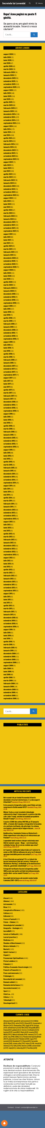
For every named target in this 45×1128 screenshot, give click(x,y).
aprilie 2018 (7, 354)
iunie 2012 (7, 563)
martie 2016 (7, 429)
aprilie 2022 (7, 210)
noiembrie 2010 (9, 620)
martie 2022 (8, 213)
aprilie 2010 (7, 641)
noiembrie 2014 (9, 476)
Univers (26, 1046)
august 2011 (7, 593)
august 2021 (7, 234)
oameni (33, 1034)
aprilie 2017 (7, 390)
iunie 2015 (7, 456)
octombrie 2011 (9, 587)
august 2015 (7, 450)
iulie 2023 (7, 165)
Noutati (6, 949)
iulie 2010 (6, 632)
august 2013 (7, 521)
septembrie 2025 (9, 87)
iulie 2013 (6, 524)
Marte (24, 1032)
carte (19, 1023)
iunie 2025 (7, 96)
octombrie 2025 (9, 84)
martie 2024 (8, 141)
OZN (19, 1037)
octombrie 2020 (9, 264)
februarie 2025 (9, 108)
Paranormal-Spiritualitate (13, 958)
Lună (16, 1032)
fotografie (34, 1028)
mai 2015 (6, 458)
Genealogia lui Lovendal (12, 925)
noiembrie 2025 (9, 81)
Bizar (5, 907)
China (28, 1023)
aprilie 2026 (7, 66)
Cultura (6, 913)
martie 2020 (8, 285)
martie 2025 (8, 105)
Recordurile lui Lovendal (12, 979)
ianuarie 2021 (8, 255)
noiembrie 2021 (9, 225)
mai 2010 (6, 638)
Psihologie (7, 976)
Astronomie (7, 904)
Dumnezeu (19, 1025)
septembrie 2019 (9, 303)
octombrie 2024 (9, 120)
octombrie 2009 (9, 659)
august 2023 (8, 162)
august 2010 (7, 629)
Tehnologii (7, 1000)
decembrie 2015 (9, 437)
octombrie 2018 (9, 336)
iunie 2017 (7, 384)
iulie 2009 (7, 668)
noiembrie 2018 (9, 333)
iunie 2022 (7, 204)
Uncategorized (9, 1003)
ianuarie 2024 (8, 147)
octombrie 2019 (9, 300)
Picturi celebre (9, 961)
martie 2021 (7, 249)
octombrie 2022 (9, 192)
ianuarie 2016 (8, 435)
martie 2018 (7, 357)
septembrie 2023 (9, 159)
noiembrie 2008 (9, 692)
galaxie (16, 1030)
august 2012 (7, 557)
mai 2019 (6, 315)
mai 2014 (6, 494)
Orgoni (5, 955)
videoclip (21, 1048)
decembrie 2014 (9, 473)
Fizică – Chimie (9, 922)
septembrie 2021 (9, 231)
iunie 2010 (7, 635)
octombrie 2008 (9, 695)
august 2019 (7, 306)
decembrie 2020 (9, 258)
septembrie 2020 (9, 267)
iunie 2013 (7, 527)
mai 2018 (6, 351)
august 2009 (8, 665)
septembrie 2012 (9, 554)
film (24, 1028)
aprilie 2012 (7, 569)
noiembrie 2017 (9, 369)
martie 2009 (8, 680)
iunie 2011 (6, 599)
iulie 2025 (7, 93)
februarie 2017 (8, 396)
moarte (33, 1032)
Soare (30, 1043)
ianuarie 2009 (8, 686)
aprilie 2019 (7, 318)
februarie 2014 (9, 503)
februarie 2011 (8, 611)
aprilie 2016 (7, 426)
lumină (7, 1032)
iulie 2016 (6, 416)
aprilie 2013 (7, 533)
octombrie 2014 (9, 479)
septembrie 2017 (9, 375)
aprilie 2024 (8, 138)
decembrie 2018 (9, 330)
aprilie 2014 (7, 497)
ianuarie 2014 (8, 506)
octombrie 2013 (9, 515)
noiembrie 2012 (9, 548)
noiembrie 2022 (9, 189)
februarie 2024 (9, 144)
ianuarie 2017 (8, 399)
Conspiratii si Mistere (11, 910)
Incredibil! (7, 931)
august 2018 (7, 342)
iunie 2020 (7, 276)
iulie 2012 (6, 560)
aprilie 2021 (7, 246)
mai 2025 (6, 99)
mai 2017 (6, 387)
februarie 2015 (8, 467)
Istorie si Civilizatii (10, 934)
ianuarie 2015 (8, 470)
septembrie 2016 (9, 411)
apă (17, 1021)
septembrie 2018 (9, 339)
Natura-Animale (9, 946)
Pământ (24, 1039)
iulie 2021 (6, 237)
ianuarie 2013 (8, 542)
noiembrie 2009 (9, 656)
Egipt (29, 1025)
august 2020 (8, 270)
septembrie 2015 (9, 446)
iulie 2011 (6, 596)
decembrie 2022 (9, 186)
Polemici (6, 964)
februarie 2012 (8, 575)
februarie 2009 (9, 683)
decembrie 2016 (9, 401)
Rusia (27, 1041)
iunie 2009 (7, 671)
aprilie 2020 (7, 282)
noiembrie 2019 (9, 297)
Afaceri (6, 898)
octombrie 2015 (9, 444)
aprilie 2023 (7, 174)
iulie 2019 (6, 309)
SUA (17, 1046)
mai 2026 (6, 63)
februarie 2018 (8, 360)
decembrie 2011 (9, 581)
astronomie (27, 1021)
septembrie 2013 (9, 518)
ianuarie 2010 (8, 650)
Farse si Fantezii (9, 919)
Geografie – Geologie (11, 928)
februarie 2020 (9, 288)
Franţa (7, 1030)
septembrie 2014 (9, 482)
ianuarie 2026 (8, 75)
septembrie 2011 (9, 590)
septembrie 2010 (9, 626)
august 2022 (8, 198)
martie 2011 (7, 608)
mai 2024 (6, 135)
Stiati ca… (7, 994)
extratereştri (14, 1028)
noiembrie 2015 (9, 441)
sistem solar (19, 1043)
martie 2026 (8, 69)
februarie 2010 (8, 647)
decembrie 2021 (9, 222)
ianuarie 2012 (8, 578)
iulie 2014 (7, 488)
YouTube (32, 1048)
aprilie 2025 (7, 102)
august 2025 (8, 90)
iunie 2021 (7, 240)
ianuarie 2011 (8, 614)
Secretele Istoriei (10, 988)
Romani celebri (9, 982)
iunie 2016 (7, 420)
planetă (14, 1039)
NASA (7, 1034)
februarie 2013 (8, 539)
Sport (5, 991)
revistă (7, 1041)
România (18, 1041)
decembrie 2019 (9, 294)
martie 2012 (7, 572)
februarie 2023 (9, 180)
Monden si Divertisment (12, 943)
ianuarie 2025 (8, 111)
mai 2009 (6, 674)
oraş (11, 1037)
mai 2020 (6, 279)
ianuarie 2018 (8, 363)
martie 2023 (8, 177)
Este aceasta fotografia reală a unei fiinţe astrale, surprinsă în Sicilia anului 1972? (22, 806)
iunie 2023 (7, 168)
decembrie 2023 (9, 150)
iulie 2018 (6, 345)
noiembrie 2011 (8, 584)
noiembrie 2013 (9, 512)
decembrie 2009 (9, 653)
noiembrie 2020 (9, 261)
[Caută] (34, 34)
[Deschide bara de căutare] (29, 3)
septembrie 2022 (9, 195)
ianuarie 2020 (8, 291)
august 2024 (8, 126)
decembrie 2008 (9, 689)
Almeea (6, 901)
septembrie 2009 (9, 662)
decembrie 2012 (9, 545)
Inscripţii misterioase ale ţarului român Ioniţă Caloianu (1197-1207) (20, 879)
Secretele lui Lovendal (13, 3)
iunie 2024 (7, 132)
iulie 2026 (7, 57)
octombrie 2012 (9, 551)
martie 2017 (7, 393)
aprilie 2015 (7, 461)
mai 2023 (6, 171)
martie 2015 (7, 465)
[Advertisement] (22, 756)
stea (38, 1043)
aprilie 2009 (7, 677)
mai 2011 (6, 602)
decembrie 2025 (9, 78)
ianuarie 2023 (8, 183)
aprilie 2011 (7, 605)
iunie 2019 (7, 312)
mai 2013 (6, 530)
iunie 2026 (7, 60)
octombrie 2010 (9, 623)
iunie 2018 (7, 348)
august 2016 (7, 414)
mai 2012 (6, 566)
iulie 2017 (6, 381)
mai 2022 (6, 207)
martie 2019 (7, 321)
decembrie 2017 (9, 366)
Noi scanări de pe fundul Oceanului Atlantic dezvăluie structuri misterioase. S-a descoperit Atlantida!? (21, 799)
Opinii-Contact (9, 952)
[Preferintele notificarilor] (4, 1123)
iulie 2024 (7, 129)
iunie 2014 (7, 491)
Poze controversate (11, 973)
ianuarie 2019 (8, 327)
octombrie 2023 (9, 156)
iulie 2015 (6, 452)
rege (33, 1039)
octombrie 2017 (9, 372)
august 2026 (8, 54)
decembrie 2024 (9, 114)
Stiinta (6, 997)
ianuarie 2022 (8, 219)
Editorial (6, 916)
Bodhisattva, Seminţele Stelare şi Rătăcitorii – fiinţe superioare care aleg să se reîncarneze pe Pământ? (21, 835)
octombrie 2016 (9, 408)
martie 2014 (7, 500)
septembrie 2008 (9, 698)
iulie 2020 (7, 273)
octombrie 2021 (9, 228)
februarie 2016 (8, 431)
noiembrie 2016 (9, 405)
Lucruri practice (9, 937)
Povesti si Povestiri (10, 970)
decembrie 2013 (9, 509)
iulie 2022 (7, 201)
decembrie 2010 (9, 617)
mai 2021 (6, 243)
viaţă (12, 1048)
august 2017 (7, 378)
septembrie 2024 (9, 123)
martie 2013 (7, 536)
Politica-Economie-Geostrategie (15, 967)
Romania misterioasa (11, 985)
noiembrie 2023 (9, 153)
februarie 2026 (9, 72)
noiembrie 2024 (9, 117)
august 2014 (8, 485)
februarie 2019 (8, 324)
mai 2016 (6, 422)
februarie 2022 (9, 216)
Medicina (6, 940)
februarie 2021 (8, 252)
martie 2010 (7, 644)
